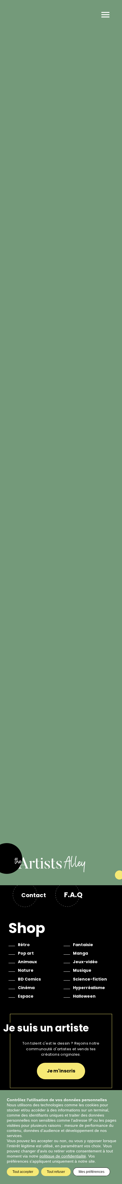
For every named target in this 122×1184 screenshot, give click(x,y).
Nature (25, 970)
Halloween (84, 996)
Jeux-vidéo (85, 962)
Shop (27, 928)
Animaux (27, 962)
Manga (80, 953)
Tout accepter (22, 1172)
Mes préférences (91, 1172)
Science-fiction (90, 979)
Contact (33, 895)
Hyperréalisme (89, 988)
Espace (25, 996)
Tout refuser (56, 1172)
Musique (82, 970)
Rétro (24, 945)
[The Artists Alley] (61, 870)
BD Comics (29, 979)
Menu (105, 14)
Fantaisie (83, 945)
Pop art (26, 953)
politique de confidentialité (62, 1156)
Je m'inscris (61, 1071)
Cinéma (26, 988)
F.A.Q (73, 895)
